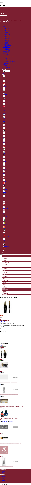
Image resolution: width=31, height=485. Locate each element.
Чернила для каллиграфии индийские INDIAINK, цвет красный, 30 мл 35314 (10, 418)
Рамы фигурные (5, 276)
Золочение (3, 288)
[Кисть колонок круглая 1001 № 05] (6, 312)
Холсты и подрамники (5, 289)
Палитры (7, 41)
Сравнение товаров (2, 10)
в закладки (10, 320)
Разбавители (5, 269)
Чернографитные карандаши (10, 56)
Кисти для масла (5, 259)
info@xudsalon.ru (4, 480)
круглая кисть (6, 421)
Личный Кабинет (4, 69)
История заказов (4, 471)
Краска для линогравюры (6, 262)
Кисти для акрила (5, 258)
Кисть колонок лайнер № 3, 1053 (4, 454)
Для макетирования (5, 271)
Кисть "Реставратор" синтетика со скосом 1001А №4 (7, 431)
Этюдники (4, 282)
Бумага (4, 278)
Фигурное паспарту (5, 280)
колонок (3, 421)
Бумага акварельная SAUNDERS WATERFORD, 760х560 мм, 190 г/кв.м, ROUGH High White (12, 406)
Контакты (3, 253)
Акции (3, 250)
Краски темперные (5, 263)
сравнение (13, 320)
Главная (1, 8)
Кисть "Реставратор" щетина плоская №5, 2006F (6, 466)
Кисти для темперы (5, 260)
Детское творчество (5, 293)
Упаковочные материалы (5, 294)
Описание (1, 321)
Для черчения (5, 272)
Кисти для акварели (5, 257)
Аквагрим (4, 291)
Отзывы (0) (4, 321)
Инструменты (3, 270)
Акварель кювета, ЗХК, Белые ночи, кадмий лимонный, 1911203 (8, 382)
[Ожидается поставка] (4, 381)
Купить (1, 359)
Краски (3, 261)
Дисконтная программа (5, 477)
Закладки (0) (2, 9)
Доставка (3, 252)
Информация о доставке (5, 476)
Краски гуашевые (5, 266)
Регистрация (5, 73)
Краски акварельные (6, 265)
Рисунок (4, 286)
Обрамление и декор (4, 274)
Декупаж (4, 292)
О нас (2, 475)
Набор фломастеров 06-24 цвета (10, 61)
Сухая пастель (5, 287)
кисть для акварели (11, 421)
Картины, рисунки (4, 255)
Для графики (5, 268)
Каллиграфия (5, 284)
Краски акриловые (5, 264)
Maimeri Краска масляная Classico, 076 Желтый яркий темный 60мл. (9, 394)
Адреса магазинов (2, 12)
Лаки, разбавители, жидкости (5, 267)
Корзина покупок (2, 11)
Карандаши (4, 285)
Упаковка (3, 478)
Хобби (2, 290)
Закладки (3, 472)
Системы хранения (5, 273)
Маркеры (7, 58)
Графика (3, 283)
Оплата (3, 251)
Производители (4, 74)
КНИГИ (3, 256)
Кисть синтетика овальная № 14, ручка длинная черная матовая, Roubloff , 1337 (10, 443)
